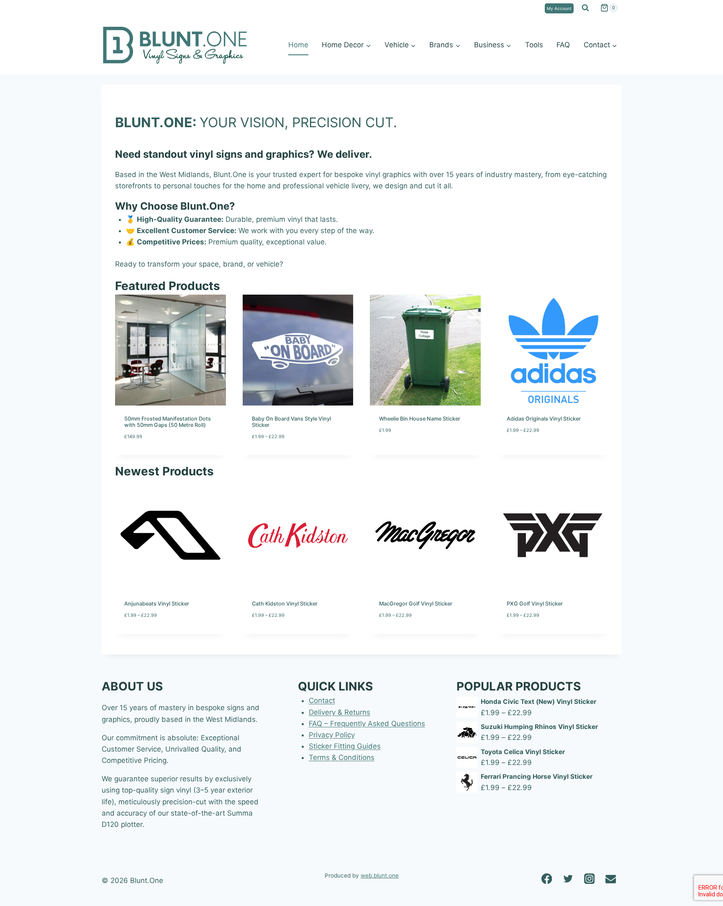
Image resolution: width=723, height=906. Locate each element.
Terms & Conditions (341, 757)
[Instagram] (589, 878)
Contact (322, 700)
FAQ (563, 45)
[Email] (610, 878)
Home (298, 45)
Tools (534, 45)
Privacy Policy (332, 735)
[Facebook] (546, 878)
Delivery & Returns (339, 712)
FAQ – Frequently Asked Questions (367, 723)
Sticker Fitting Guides (345, 746)
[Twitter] (568, 878)
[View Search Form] (585, 7)
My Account (559, 8)
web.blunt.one (380, 875)
